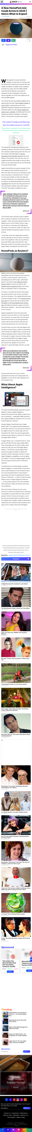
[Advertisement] (16, 62)
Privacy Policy (10, 1122)
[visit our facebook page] (6, 1099)
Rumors (2, 5)
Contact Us (7, 1113)
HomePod (7, 5)
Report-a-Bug (21, 1117)
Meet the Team (7, 1115)
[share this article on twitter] (8, 40)
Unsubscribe (15, 1113)
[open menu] (2, 1)
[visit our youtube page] (21, 1099)
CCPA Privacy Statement (19, 1122)
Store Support (11, 1117)
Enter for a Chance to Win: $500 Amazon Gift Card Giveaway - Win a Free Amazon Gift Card (16, 4)
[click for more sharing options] (13, 40)
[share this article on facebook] (3, 40)
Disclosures (16, 1125)
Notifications (23, 1113)
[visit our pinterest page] (14, 1099)
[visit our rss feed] (25, 1099)
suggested (4, 183)
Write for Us (24, 1115)
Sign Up (26, 1051)
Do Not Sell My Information (11, 1124)
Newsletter (16, 1115)
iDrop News (11, 1127)
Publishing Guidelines (22, 1124)
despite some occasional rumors (11, 286)
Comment (21, 559)
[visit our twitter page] (10, 1099)
